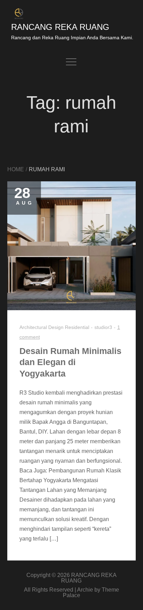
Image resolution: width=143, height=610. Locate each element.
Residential (77, 327)
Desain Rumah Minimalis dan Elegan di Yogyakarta (70, 362)
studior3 (103, 327)
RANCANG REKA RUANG (60, 27)
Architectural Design (41, 327)
